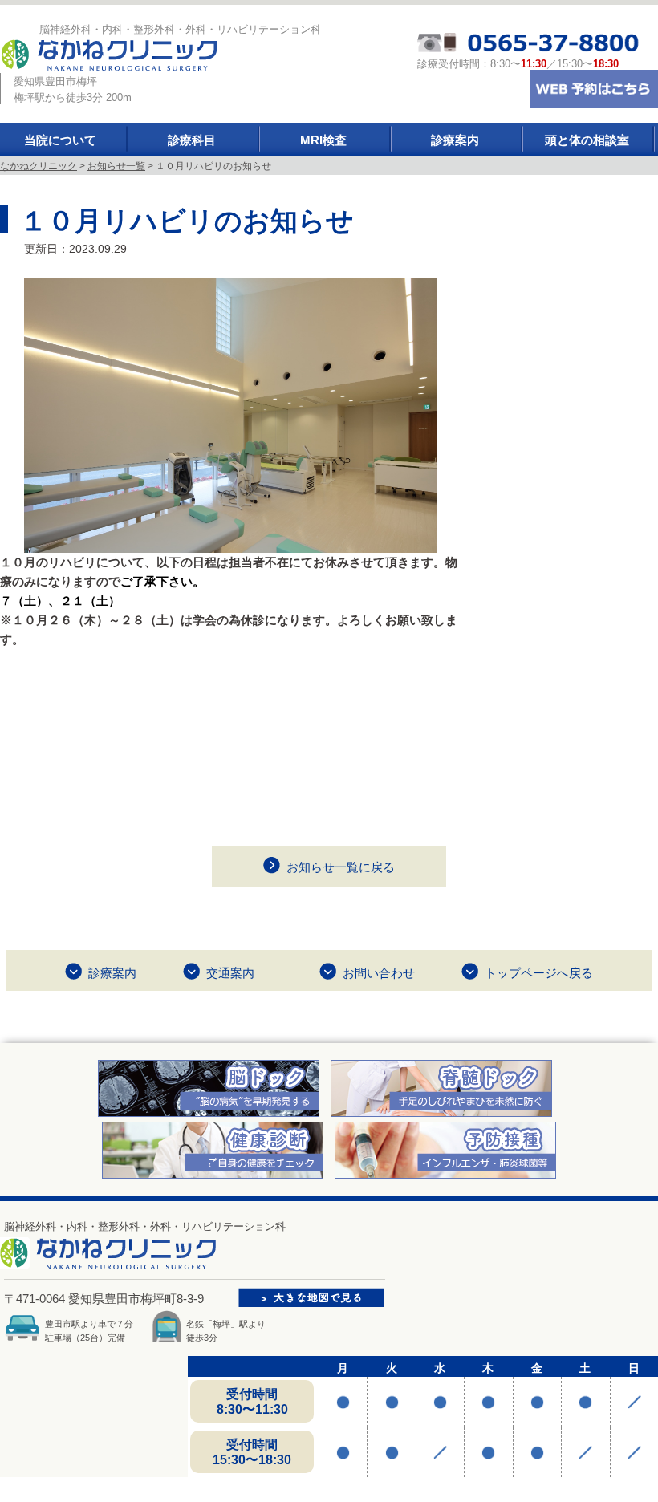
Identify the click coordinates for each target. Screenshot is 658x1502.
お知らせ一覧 (116, 166)
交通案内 (230, 973)
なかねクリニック (38, 166)
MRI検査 (323, 140)
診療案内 (455, 140)
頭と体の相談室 (587, 140)
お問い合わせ (379, 973)
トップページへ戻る (539, 973)
